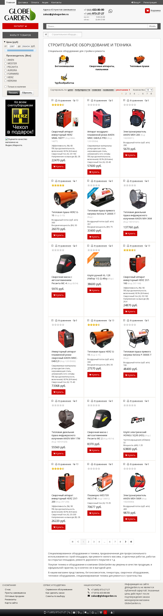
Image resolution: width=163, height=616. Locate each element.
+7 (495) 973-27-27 (100, 589)
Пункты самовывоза (15, 592)
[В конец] (131, 542)
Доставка (23, 2)
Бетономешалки (64, 66)
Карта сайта (11, 602)
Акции (45, 2)
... (138, 93)
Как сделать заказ (55, 592)
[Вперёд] (126, 542)
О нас (8, 589)
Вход (136, 2)
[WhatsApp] (109, 11)
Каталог (19, 26)
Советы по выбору (55, 596)
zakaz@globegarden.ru (56, 14)
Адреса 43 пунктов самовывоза (59, 9)
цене (70, 90)
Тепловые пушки (139, 66)
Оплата (35, 2)
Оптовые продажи (14, 596)
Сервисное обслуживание (59, 589)
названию (108, 90)
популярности (82, 90)
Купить (59, 166)
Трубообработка (64, 82)
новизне (96, 90)
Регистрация (150, 2)
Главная (10, 2)
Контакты (56, 2)
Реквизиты (10, 599)
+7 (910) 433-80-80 (100, 592)
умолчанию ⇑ (123, 90)
